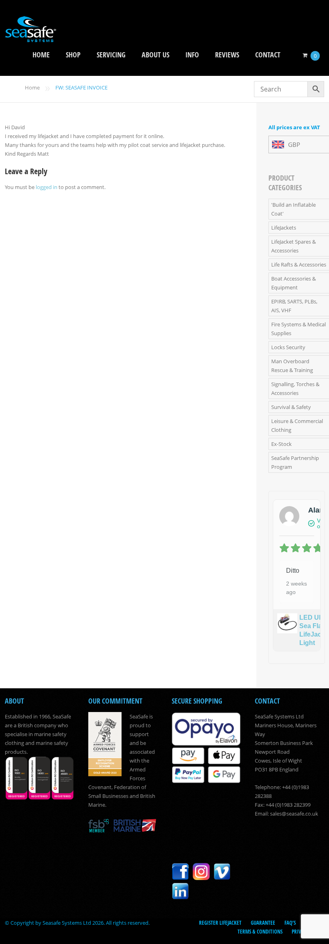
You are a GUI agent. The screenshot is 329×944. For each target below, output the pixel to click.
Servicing (111, 55)
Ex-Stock (281, 444)
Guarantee (263, 922)
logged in (46, 187)
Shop (73, 55)
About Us (155, 55)
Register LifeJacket (220, 922)
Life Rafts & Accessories (298, 264)
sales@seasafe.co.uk (294, 813)
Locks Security (288, 347)
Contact (267, 55)
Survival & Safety (291, 407)
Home (41, 55)
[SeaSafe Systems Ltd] (30, 37)
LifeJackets (283, 227)
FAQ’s (290, 922)
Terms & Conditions (260, 931)
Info (192, 55)
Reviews (227, 55)
